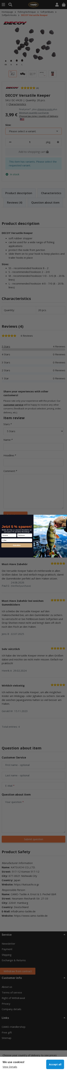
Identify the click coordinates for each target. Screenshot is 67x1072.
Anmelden (17, 545)
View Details (10, 1066)
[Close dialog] (64, 517)
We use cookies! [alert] (13, 1062)
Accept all (55, 1064)
